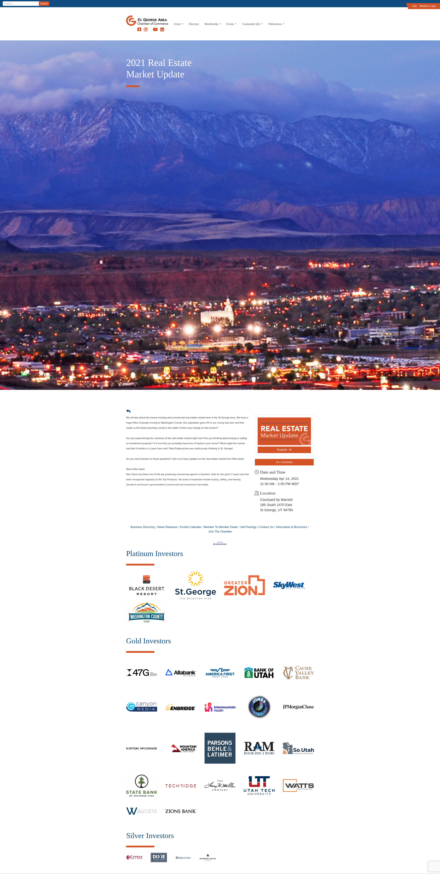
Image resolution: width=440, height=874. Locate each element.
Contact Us (266, 527)
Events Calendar (190, 527)
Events (230, 24)
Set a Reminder (284, 462)
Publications (275, 24)
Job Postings (248, 527)
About (177, 24)
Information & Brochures (291, 527)
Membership (212, 24)
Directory (194, 24)
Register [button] (282, 449)
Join (414, 5)
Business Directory (142, 527)
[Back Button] (128, 411)
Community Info (251, 24)
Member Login (428, 5)
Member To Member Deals (221, 527)
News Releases (167, 527)
